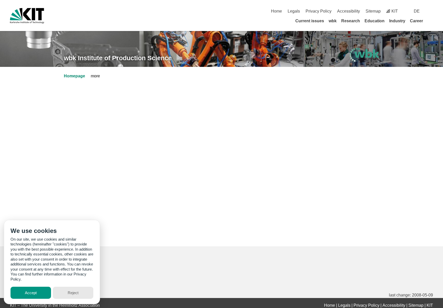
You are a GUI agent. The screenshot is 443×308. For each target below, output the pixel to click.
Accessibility (348, 11)
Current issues (309, 21)
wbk (333, 21)
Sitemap (373, 11)
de (417, 11)
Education (375, 21)
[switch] (431, 11)
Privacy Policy (318, 11)
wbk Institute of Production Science (118, 57)
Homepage (74, 76)
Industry (397, 21)
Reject (73, 293)
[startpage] (431, 20)
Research (350, 21)
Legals (294, 11)
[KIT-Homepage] (27, 16)
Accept (31, 293)
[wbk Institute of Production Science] (364, 55)
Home (276, 11)
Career (416, 21)
